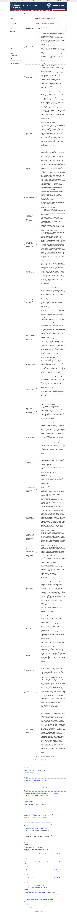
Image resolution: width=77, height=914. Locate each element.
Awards (19, 10)
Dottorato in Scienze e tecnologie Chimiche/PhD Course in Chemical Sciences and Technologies (15, 34)
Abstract (60, 764)
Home (12, 10)
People (27, 10)
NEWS (15, 10)
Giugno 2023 (13, 43)
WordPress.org (13, 58)
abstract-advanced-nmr (48, 822)
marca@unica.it (46, 782)
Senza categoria (13, 48)
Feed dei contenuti (14, 55)
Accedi (12, 53)
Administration (47, 10)
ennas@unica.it (45, 864)
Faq (52, 10)
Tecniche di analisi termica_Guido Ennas (33, 863)
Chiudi (67, 0)
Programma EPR (53, 835)
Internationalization (34, 10)
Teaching (22, 10)
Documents (41, 10)
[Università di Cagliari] (56, 5)
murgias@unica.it (45, 842)
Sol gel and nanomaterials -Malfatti (48, 892)
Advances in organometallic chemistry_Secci (52, 871)
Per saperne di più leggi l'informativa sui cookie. (57, 0)
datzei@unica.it (44, 795)
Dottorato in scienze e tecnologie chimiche (25, 6)
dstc (29, 907)
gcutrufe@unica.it (50, 856)
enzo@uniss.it (44, 775)
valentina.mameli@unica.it (29, 804)
